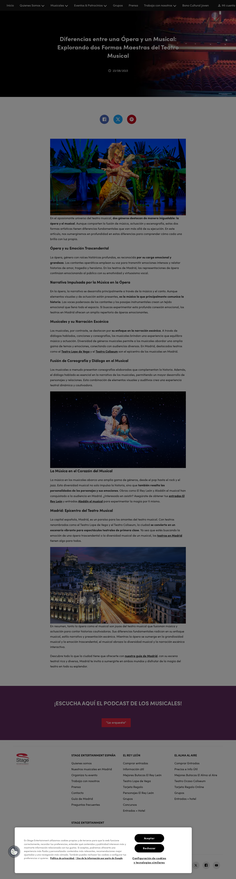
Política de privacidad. (62, 858)
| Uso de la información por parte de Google (99, 858)
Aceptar (149, 838)
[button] (14, 852)
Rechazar (149, 848)
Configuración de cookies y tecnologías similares (149, 860)
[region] (103, 850)
